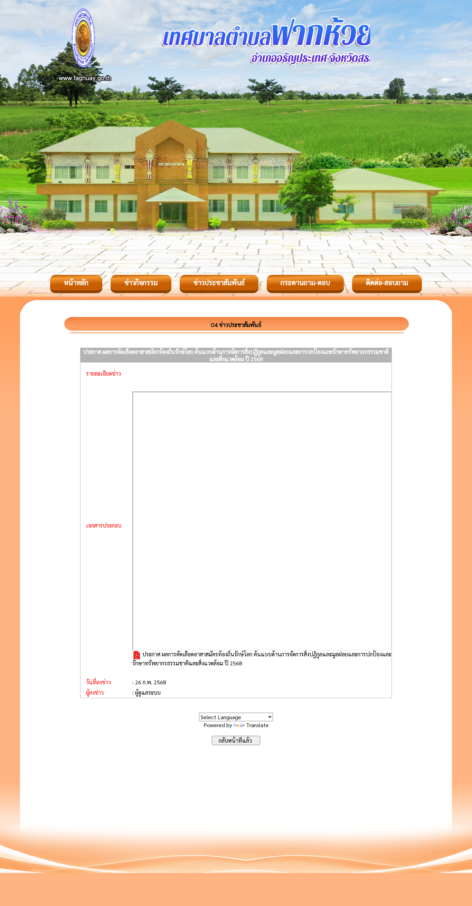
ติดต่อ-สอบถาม (387, 282)
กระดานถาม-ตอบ (305, 282)
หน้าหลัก (76, 282)
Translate (257, 725)
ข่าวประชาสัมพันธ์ (219, 282)
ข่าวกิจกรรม (141, 282)
